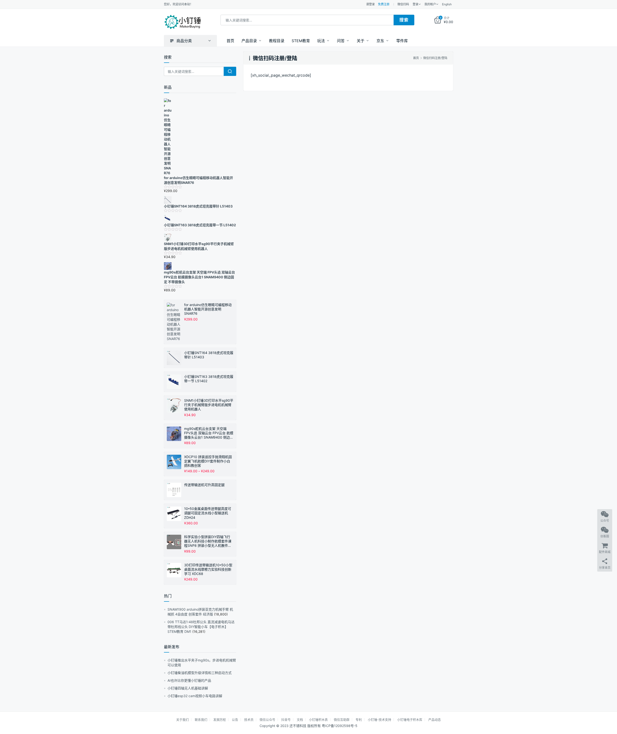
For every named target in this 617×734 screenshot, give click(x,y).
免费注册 (383, 4)
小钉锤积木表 (318, 719)
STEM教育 (301, 40)
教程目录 (276, 40)
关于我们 (182, 719)
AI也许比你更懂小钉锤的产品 (189, 680)
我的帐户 (430, 4)
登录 (415, 4)
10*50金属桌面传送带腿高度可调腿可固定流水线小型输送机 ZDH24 (207, 513)
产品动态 (434, 719)
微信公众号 (267, 719)
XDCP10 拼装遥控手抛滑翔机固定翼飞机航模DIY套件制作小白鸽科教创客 (208, 461)
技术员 (249, 719)
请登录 (370, 4)
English (447, 4)
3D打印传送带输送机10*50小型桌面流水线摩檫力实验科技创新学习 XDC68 (208, 569)
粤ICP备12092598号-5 (339, 726)
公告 (235, 719)
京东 (380, 40)
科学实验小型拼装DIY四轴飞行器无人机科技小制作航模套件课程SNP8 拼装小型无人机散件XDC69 (207, 541)
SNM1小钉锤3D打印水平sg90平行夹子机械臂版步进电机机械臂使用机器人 (208, 404)
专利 (358, 719)
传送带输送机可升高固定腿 (204, 485)
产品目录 (249, 40)
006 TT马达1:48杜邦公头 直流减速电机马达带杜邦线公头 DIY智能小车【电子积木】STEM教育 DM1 (201, 627)
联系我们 (201, 719)
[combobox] (307, 20)
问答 (341, 40)
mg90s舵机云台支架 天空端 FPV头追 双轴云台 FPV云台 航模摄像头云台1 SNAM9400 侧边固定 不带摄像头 (208, 433)
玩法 (321, 40)
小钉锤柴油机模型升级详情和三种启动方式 (200, 673)
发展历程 (219, 719)
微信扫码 (403, 4)
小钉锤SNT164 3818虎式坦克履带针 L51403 (208, 355)
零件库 (402, 40)
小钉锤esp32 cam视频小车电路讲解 (195, 696)
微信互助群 (341, 719)
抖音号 (286, 719)
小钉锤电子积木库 (409, 719)
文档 (300, 719)
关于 (360, 40)
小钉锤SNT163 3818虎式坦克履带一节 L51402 (208, 378)
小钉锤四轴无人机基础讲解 (188, 688)
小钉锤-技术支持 (379, 719)
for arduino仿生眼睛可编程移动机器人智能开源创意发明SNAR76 (208, 309)
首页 (230, 40)
